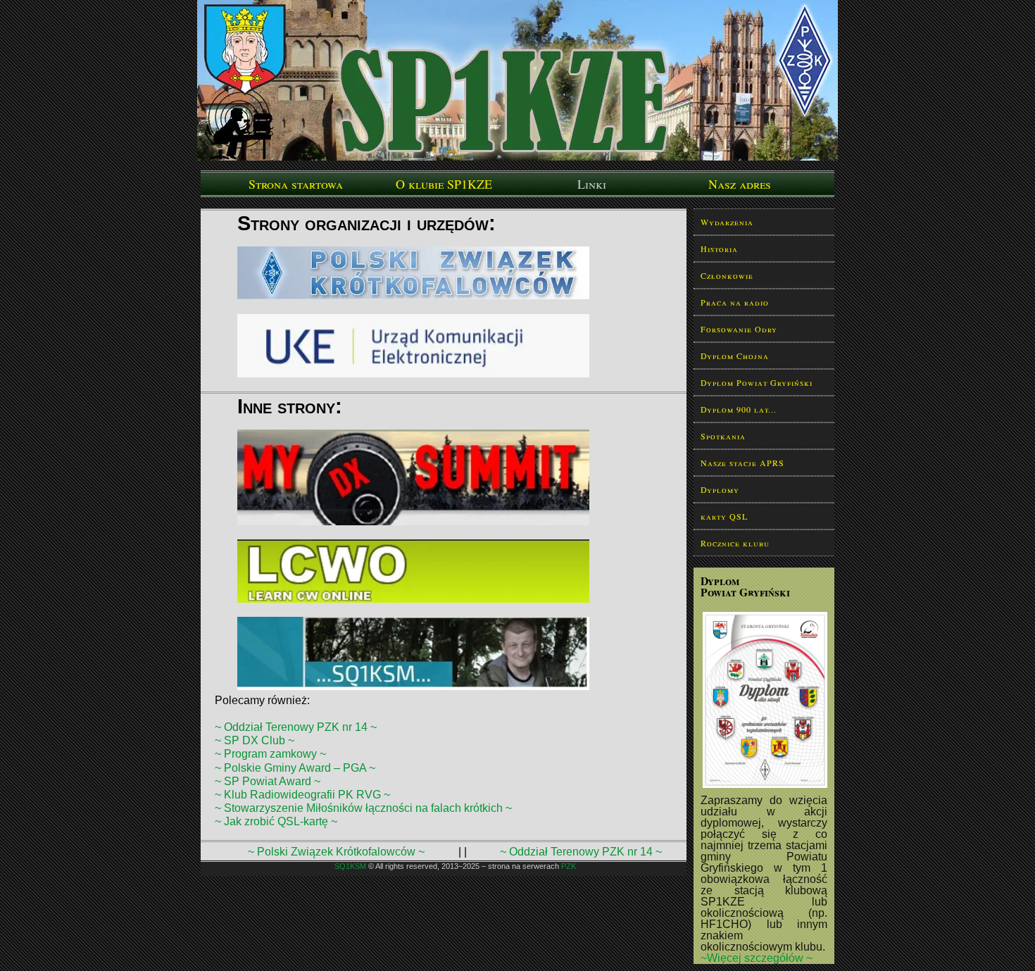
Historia (719, 248)
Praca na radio (735, 302)
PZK (568, 866)
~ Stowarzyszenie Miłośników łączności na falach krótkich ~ (363, 808)
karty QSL (724, 516)
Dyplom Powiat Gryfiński (757, 382)
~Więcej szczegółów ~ (757, 958)
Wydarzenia (727, 221)
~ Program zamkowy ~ (270, 754)
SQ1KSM (350, 866)
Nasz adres (739, 183)
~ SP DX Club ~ (254, 740)
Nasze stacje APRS (742, 462)
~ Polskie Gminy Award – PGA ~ (295, 768)
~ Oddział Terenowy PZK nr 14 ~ (296, 727)
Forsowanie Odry (739, 328)
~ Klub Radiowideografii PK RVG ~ (302, 795)
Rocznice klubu (735, 543)
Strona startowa (296, 183)
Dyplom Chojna (735, 355)
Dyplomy (720, 489)
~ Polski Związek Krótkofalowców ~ (336, 852)
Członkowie (727, 275)
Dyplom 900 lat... (739, 409)
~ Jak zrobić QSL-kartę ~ (276, 821)
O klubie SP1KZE (444, 183)
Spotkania (723, 435)
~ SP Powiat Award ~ (267, 781)
